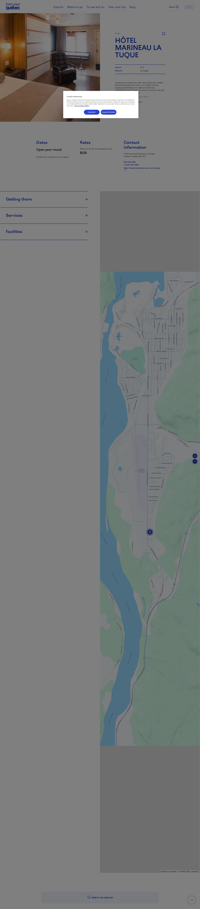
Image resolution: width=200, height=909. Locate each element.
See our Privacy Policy (82, 106)
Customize (91, 112)
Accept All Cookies (108, 112)
